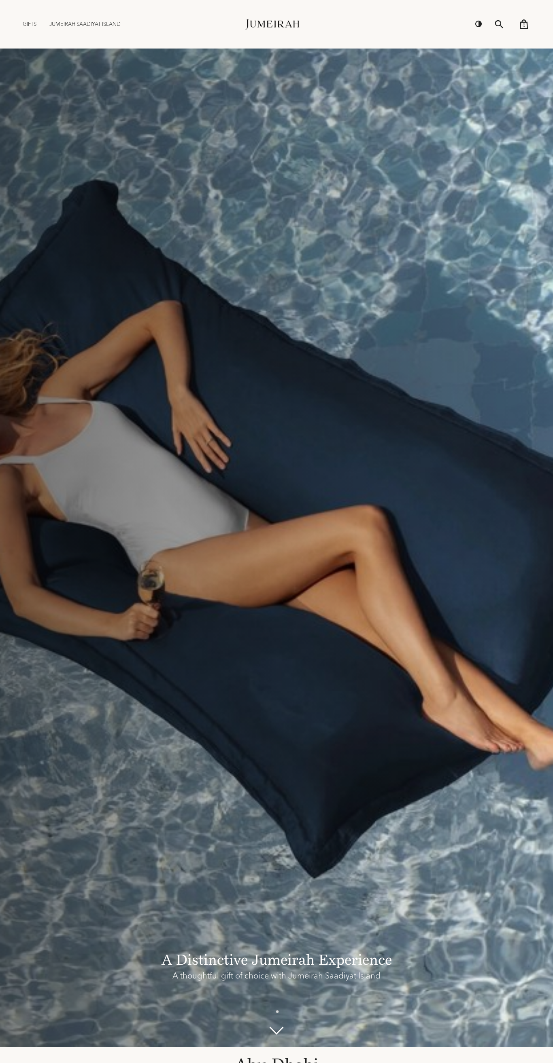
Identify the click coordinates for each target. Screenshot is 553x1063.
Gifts (29, 24)
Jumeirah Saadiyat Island (85, 24)
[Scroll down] (276, 1031)
